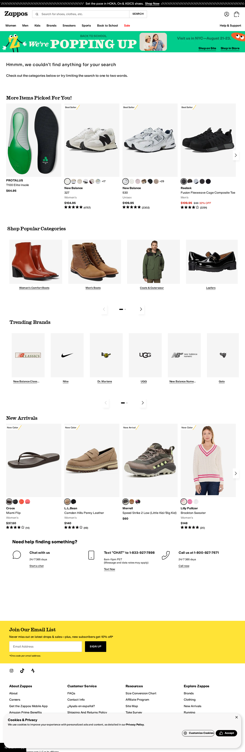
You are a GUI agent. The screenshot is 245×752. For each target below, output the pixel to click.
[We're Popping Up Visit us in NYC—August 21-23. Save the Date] (122, 41)
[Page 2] (125, 309)
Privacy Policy (135, 724)
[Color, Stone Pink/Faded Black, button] (138, 181)
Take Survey (134, 712)
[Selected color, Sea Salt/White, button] (67, 181)
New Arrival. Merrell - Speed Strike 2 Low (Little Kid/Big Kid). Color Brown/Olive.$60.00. (150, 472)
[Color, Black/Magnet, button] (150, 181)
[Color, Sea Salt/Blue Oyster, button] (132, 181)
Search (138, 13)
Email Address (23, 646)
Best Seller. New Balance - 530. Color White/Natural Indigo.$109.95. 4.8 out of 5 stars (150, 156)
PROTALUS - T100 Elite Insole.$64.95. (33, 148)
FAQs (71, 693)
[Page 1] (121, 309)
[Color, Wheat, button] (132, 502)
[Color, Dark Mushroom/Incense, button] (144, 181)
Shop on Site (207, 48)
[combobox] (80, 14)
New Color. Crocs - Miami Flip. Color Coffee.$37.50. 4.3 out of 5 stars (33, 477)
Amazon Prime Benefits (25, 712)
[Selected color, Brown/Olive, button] (125, 502)
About (13, 693)
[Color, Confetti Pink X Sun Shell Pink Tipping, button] (190, 502)
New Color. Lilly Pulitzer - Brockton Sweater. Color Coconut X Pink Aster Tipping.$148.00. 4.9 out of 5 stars (208, 477)
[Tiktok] (22, 670)
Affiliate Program (137, 699)
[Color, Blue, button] (202, 181)
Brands (189, 693)
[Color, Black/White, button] (208, 181)
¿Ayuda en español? (81, 706)
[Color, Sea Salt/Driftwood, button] (156, 181)
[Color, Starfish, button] (21, 502)
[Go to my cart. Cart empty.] (236, 14)
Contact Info (76, 699)
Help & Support (230, 25)
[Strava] (33, 670)
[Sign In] (226, 14)
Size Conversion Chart (141, 693)
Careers (14, 699)
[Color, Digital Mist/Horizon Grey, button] (86, 181)
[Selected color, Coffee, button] (9, 502)
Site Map (132, 706)
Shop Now (152, 3)
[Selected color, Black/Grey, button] (184, 181)
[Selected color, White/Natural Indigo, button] (125, 181)
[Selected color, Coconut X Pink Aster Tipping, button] (184, 502)
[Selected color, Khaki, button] (67, 502)
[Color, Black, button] (15, 502)
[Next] (236, 155)
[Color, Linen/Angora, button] (80, 181)
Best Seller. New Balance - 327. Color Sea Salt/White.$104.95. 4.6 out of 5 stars (91, 156)
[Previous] (104, 309)
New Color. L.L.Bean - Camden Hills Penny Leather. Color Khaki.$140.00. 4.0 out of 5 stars (91, 477)
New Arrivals (192, 706)
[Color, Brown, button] (190, 181)
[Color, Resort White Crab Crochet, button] (196, 502)
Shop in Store (230, 48)
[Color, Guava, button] (27, 502)
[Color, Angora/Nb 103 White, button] (98, 181)
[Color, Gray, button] (196, 181)
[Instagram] (11, 670)
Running (189, 712)
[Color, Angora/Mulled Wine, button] (92, 181)
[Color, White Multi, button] (138, 502)
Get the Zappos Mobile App (28, 706)
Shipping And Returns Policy (87, 712)
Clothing (190, 699)
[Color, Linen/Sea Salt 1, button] (73, 181)
